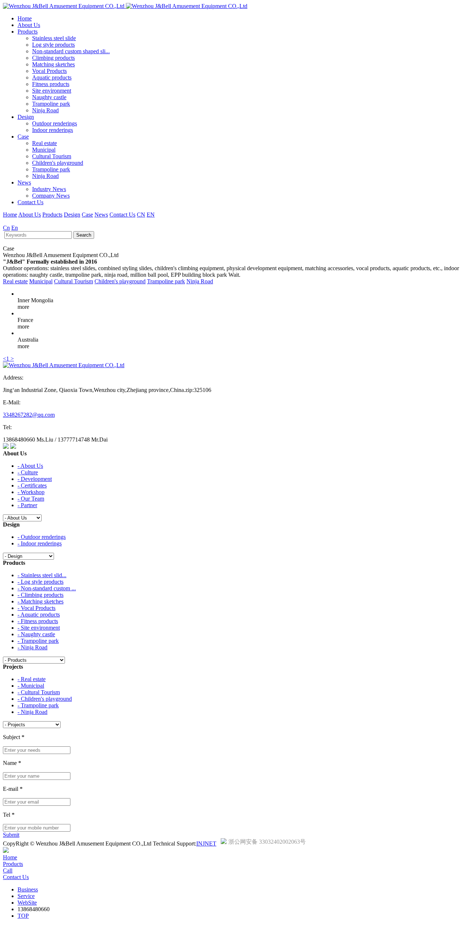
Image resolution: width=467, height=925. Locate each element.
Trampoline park (51, 104)
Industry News (49, 189)
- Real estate (32, 679)
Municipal (43, 150)
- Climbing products (40, 595)
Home (25, 18)
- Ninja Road (32, 647)
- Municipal (31, 686)
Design (26, 117)
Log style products (53, 45)
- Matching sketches (40, 601)
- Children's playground (45, 699)
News (24, 182)
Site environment (51, 91)
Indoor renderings (52, 130)
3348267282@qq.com (29, 415)
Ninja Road (45, 110)
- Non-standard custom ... (47, 588)
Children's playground (57, 163)
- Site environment (39, 628)
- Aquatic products (39, 614)
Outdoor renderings (54, 123)
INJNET (206, 843)
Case (23, 136)
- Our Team (31, 498)
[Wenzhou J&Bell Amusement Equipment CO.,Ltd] (125, 6)
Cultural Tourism (51, 156)
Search (83, 235)
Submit (11, 835)
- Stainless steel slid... (42, 575)
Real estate (44, 143)
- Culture (28, 472)
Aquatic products (52, 77)
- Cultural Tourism (39, 692)
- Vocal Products (36, 608)
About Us (29, 25)
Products (28, 31)
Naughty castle (49, 97)
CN (141, 214)
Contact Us (30, 202)
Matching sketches (53, 64)
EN (151, 214)
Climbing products (53, 58)
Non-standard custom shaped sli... (71, 51)
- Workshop (31, 492)
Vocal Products (49, 71)
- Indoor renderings (40, 543)
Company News (51, 196)
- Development (35, 479)
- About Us (30, 466)
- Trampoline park (38, 641)
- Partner (27, 505)
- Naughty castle (36, 634)
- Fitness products (38, 621)
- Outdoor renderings (42, 537)
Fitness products (50, 84)
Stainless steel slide (54, 38)
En (14, 228)
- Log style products (40, 582)
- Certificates (32, 485)
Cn (6, 228)
